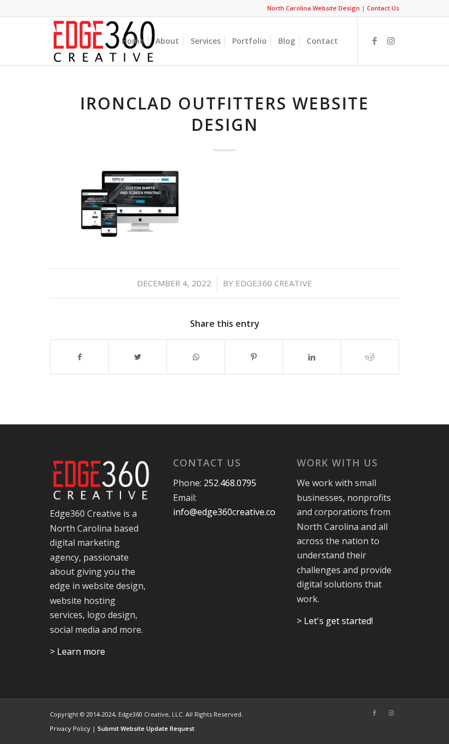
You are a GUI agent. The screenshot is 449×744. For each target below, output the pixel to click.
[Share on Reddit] (370, 357)
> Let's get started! (335, 621)
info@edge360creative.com (228, 512)
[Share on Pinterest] (254, 357)
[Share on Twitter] (137, 357)
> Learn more (77, 651)
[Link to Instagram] (391, 40)
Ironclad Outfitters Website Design (224, 114)
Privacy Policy (70, 728)
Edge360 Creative (273, 283)
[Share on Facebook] (79, 357)
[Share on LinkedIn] (312, 357)
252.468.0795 (230, 483)
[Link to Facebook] (374, 40)
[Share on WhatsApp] (196, 357)
